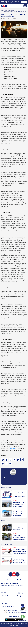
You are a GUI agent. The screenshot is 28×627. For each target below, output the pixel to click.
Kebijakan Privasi (14, 625)
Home (2, 10)
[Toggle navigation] (25, 5)
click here (12, 448)
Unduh (23, 2)
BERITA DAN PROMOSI (9, 10)
